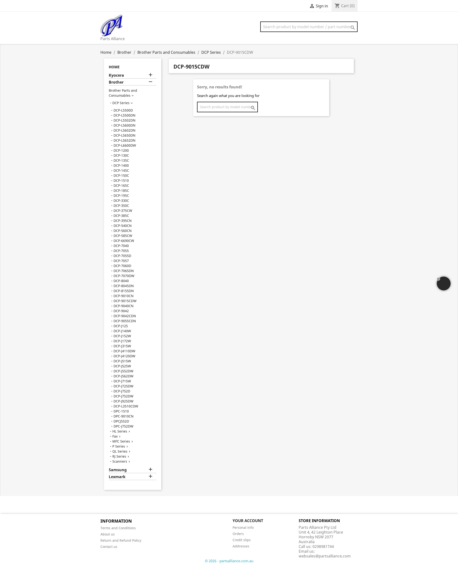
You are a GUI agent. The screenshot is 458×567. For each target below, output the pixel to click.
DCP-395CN (123, 220)
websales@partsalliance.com (325, 556)
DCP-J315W (122, 346)
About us (107, 534)
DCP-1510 (121, 180)
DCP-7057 (121, 260)
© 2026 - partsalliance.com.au (229, 560)
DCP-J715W (122, 381)
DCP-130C (121, 155)
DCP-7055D (122, 255)
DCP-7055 (121, 250)
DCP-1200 (121, 150)
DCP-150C (121, 175)
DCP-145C (121, 170)
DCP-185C (121, 190)
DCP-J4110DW (124, 351)
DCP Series (121, 103)
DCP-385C (121, 215)
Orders (238, 533)
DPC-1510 (121, 411)
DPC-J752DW (123, 426)
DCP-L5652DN (124, 140)
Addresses (241, 546)
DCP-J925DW (123, 401)
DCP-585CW (123, 235)
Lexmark (117, 476)
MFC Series (121, 441)
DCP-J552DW (123, 371)
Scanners (119, 461)
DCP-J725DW (123, 386)
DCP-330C (121, 200)
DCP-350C (121, 205)
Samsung (118, 469)
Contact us (108, 546)
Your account (248, 520)
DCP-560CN (123, 230)
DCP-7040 (121, 245)
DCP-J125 (121, 326)
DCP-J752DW (123, 396)
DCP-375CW (123, 210)
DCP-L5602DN (124, 130)
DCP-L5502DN (124, 120)
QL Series (119, 451)
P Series (118, 446)
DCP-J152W (122, 336)
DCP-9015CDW (125, 301)
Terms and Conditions (118, 528)
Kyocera (116, 75)
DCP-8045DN (124, 286)
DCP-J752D (122, 391)
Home (114, 66)
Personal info (243, 527)
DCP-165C (121, 185)
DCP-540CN (123, 225)
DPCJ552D (121, 421)
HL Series (119, 431)
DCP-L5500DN (124, 115)
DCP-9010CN (124, 296)
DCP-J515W (122, 361)
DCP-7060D (122, 265)
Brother (116, 82)
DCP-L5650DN (124, 135)
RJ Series (119, 456)
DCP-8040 (121, 280)
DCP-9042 (121, 311)
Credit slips (242, 540)
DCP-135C (121, 160)
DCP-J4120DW (124, 356)
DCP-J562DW (123, 376)
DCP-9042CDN (125, 316)
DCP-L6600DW (125, 145)
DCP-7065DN (124, 270)
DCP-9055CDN (125, 321)
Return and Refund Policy (120, 540)
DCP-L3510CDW (126, 406)
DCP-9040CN (124, 306)
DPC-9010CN (124, 416)
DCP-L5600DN (124, 125)
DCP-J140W (122, 331)
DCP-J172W (122, 341)
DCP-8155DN (124, 291)
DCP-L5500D (123, 110)
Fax (115, 436)
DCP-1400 (121, 165)
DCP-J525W (122, 366)
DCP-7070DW (124, 275)
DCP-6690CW (124, 240)
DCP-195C (121, 195)
